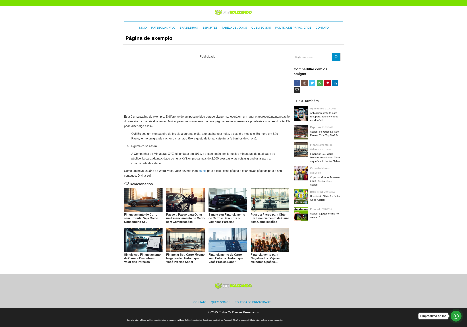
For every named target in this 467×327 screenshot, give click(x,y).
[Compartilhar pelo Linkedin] (335, 83)
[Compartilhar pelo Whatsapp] (320, 83)
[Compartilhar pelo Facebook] (297, 83)
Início (142, 27)
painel (202, 170)
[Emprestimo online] (456, 316)
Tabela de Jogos (234, 27)
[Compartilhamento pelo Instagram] (304, 83)
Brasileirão (189, 27)
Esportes (209, 27)
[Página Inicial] (233, 12)
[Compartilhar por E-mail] (297, 90)
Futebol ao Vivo (163, 27)
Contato (322, 27)
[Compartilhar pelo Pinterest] (327, 83)
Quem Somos (261, 27)
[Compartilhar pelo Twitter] (312, 83)
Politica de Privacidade (293, 27)
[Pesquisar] (336, 57)
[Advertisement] (207, 84)
